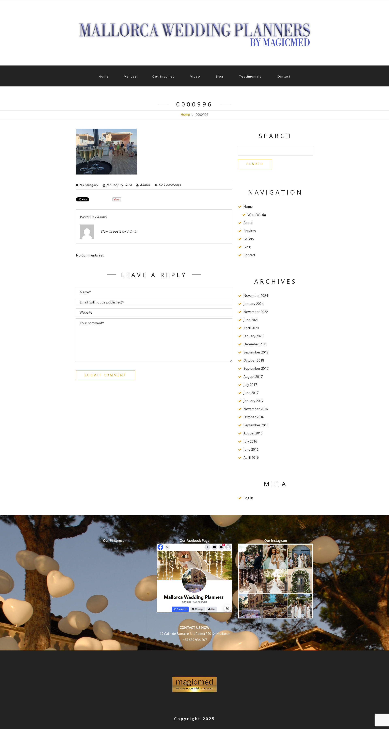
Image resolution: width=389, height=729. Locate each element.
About (248, 222)
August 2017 (253, 376)
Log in (248, 498)
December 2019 (255, 344)
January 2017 (253, 401)
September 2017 (256, 368)
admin (145, 185)
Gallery (249, 239)
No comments (170, 185)
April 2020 (251, 328)
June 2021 (251, 320)
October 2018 (254, 360)
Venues (130, 76)
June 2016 (251, 449)
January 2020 (253, 336)
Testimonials (250, 76)
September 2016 (256, 425)
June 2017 (251, 393)
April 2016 (251, 457)
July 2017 (250, 384)
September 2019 (256, 352)
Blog (219, 76)
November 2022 (256, 312)
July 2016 (250, 441)
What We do (257, 214)
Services (250, 231)
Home (103, 76)
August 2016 (253, 433)
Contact (284, 76)
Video (195, 76)
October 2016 (254, 417)
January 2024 (253, 303)
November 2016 (256, 409)
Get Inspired (163, 76)
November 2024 (256, 295)
